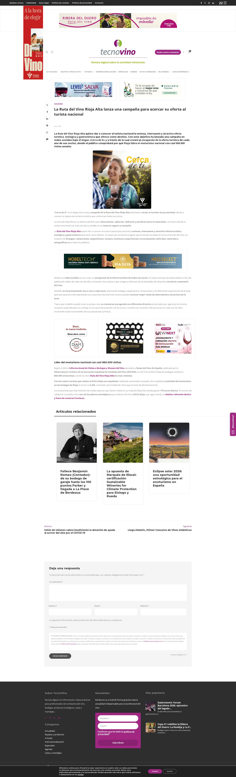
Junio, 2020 (57, 126)
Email (97, 606)
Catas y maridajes (147, 72)
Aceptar (155, 771)
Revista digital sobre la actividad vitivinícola (118, 62)
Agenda (133, 72)
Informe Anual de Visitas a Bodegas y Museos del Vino (97, 368)
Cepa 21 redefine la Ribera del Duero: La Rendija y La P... (174, 726)
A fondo (88, 72)
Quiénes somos (16, 3)
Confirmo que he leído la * (116, 732)
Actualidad (51, 72)
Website (144, 606)
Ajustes (170, 771)
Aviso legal (44, 3)
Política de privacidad (82, 3)
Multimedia (163, 72)
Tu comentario (56, 582)
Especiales (123, 72)
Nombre (53, 606)
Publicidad (31, 3)
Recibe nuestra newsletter (168, 52)
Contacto (99, 3)
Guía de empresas (180, 72)
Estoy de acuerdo (59, 627)
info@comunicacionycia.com (153, 641)
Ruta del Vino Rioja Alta (69, 231)
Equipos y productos (71, 72)
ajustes (81, 775)
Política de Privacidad (68, 644)
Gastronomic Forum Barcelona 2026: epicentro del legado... (173, 705)
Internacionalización (106, 72)
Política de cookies (60, 3)
